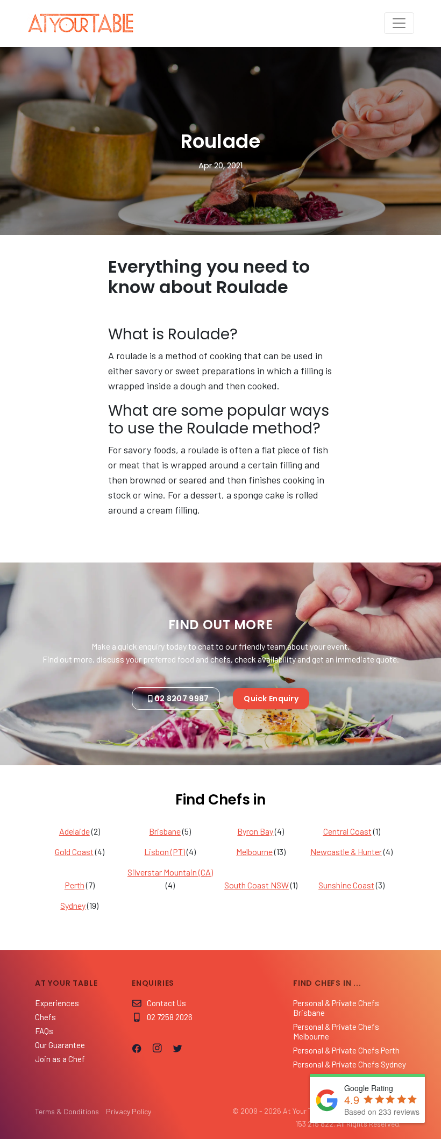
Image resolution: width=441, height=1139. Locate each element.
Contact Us (166, 1003)
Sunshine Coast (346, 885)
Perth (74, 885)
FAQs (44, 1031)
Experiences (57, 1003)
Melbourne (254, 851)
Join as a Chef (60, 1059)
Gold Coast (74, 851)
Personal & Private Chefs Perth (346, 1050)
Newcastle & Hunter (346, 851)
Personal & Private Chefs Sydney (349, 1064)
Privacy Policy (128, 1111)
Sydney (73, 905)
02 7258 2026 (170, 1017)
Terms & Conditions (67, 1111)
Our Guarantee (60, 1045)
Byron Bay (255, 831)
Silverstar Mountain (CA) (170, 872)
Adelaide (74, 831)
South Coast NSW (256, 885)
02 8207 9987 (181, 698)
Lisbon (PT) (164, 851)
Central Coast (347, 831)
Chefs (45, 1017)
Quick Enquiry (271, 698)
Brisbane (165, 831)
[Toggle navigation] (399, 23)
